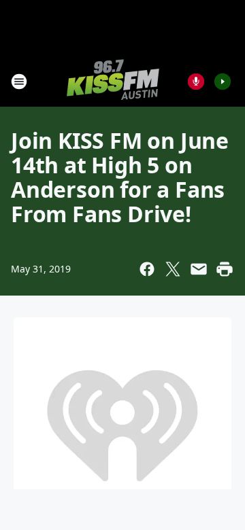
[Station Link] (113, 81)
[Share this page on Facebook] (147, 269)
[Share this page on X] (172, 269)
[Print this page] (224, 269)
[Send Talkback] (196, 81)
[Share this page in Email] (198, 269)
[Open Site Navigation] (19, 81)
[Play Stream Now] (222, 81)
